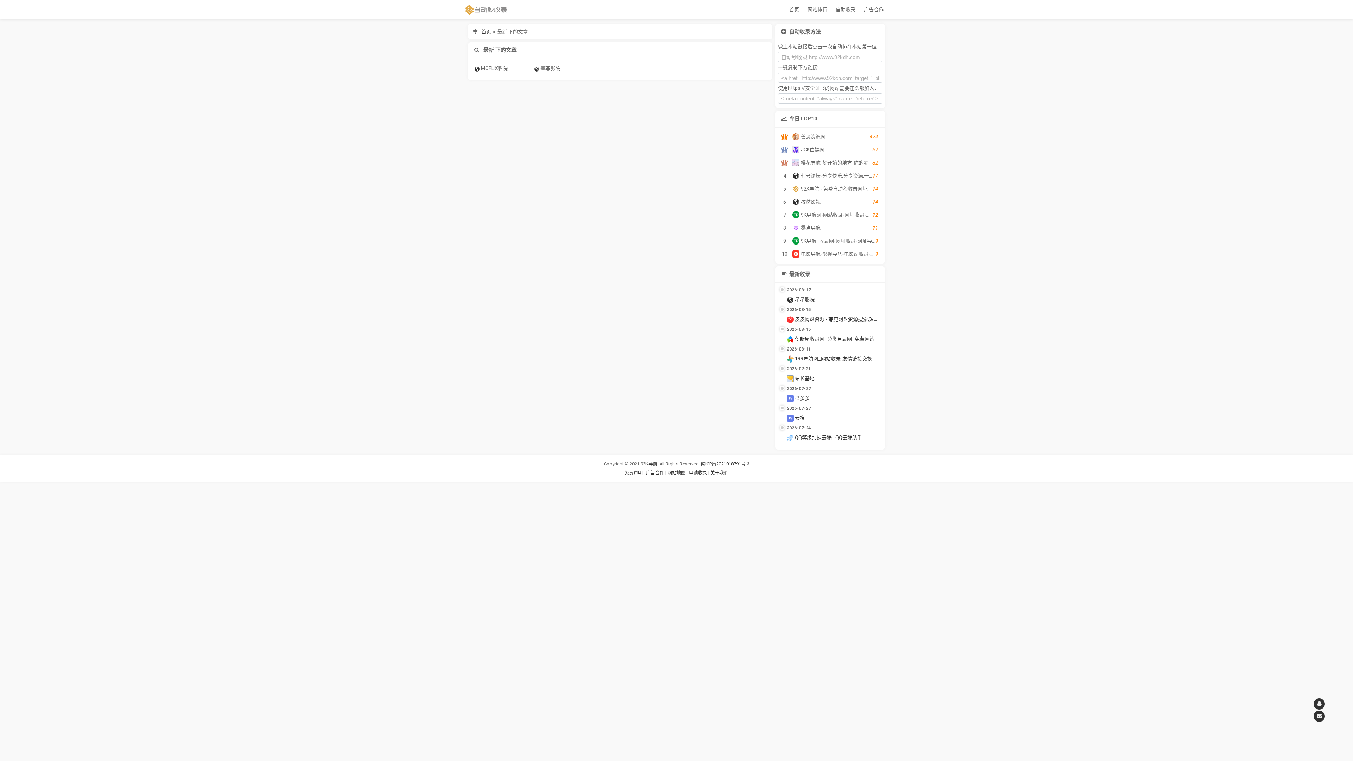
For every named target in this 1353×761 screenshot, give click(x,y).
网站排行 (817, 9)
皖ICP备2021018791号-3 (725, 463)
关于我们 (719, 472)
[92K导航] (486, 9)
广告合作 (874, 9)
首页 (794, 9)
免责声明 (633, 472)
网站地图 (677, 472)
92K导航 (649, 463)
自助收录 (845, 9)
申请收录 (698, 472)
